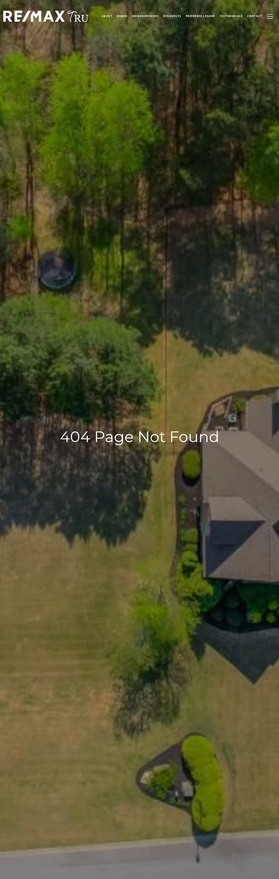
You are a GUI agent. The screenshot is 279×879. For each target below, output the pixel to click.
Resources (172, 16)
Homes (122, 16)
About (107, 16)
